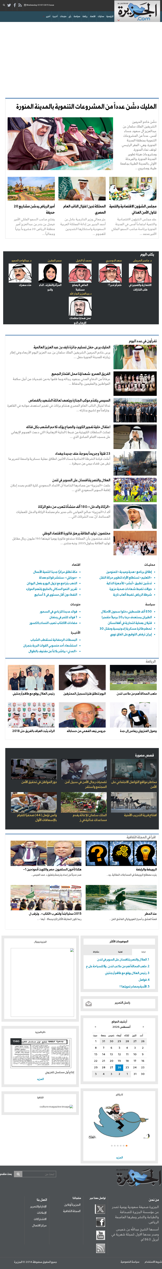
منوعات (63, 16)
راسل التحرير (122, 1002)
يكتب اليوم (147, 254)
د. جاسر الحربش (142, 260)
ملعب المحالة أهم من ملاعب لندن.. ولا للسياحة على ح (116, 966)
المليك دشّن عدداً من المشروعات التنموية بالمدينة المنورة (86, 107)
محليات (101, 16)
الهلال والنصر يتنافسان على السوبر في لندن (81, 480)
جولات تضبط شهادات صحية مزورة (130, 589)
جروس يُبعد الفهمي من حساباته (86, 731)
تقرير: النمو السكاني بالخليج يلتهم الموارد (51, 589)
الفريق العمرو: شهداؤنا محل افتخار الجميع (80, 374)
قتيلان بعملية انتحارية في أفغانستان (130, 623)
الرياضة (151, 661)
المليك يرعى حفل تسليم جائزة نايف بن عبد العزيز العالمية (72, 347)
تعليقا (120, 952)
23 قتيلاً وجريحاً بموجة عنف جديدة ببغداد (82, 454)
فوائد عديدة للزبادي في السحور (58, 611)
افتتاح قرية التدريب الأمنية (140, 815)
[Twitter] (9, 5)
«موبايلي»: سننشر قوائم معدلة (58, 577)
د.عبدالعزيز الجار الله (81, 293)
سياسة (77, 16)
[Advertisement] (81, 57)
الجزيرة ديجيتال (40, 942)
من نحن (154, 1200)
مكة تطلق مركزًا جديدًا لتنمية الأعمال (55, 572)
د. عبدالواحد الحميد (21, 260)
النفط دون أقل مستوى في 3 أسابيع (55, 594)
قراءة (144, 952)
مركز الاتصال (39, 1225)
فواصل (143, 979)
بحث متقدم (6, 1174)
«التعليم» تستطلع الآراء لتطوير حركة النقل (125, 577)
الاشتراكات (40, 1219)
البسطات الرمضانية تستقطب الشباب (53, 639)
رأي (70, 16)
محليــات (149, 564)
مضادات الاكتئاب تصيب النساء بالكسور (53, 623)
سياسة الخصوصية (130, 1262)
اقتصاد (92, 16)
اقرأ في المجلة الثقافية (141, 837)
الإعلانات (41, 1212)
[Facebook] (14, 5)
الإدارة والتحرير (38, 1206)
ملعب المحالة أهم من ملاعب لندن (137, 693)
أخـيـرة (55, 16)
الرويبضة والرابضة (146, 869)
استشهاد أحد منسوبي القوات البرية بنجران (50, 645)
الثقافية (40, 1098)
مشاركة (96, 952)
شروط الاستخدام (153, 1262)
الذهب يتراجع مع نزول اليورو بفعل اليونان (52, 583)
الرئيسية (109, 16)
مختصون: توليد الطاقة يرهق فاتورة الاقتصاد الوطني (76, 533)
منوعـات (75, 604)
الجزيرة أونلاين (72, 1204)
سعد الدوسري (114, 260)
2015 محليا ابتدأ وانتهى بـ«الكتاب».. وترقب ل (55, 913)
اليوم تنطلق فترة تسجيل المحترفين (84, 693)
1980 (16, 1041)
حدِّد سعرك (25, 285)
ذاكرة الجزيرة (40, 1032)
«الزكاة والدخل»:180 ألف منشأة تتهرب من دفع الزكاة (74, 507)
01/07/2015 (40, 5)
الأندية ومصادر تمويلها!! (133, 986)
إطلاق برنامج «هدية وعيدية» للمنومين (129, 572)
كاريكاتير (119, 1095)
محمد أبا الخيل (84, 260)
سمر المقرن (55, 260)
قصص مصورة (144, 755)
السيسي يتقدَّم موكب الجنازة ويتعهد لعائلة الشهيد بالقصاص (69, 400)
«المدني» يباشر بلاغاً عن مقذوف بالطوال (52, 651)
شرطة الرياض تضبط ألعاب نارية (132, 594)
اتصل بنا (42, 1200)
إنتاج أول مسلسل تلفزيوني (59, 1072)
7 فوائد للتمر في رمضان (63, 617)
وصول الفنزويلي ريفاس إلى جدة (138, 731)
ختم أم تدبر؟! (115, 285)
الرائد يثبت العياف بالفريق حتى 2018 (33, 731)
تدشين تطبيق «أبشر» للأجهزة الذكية (129, 583)
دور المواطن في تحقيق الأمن (39, 782)
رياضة (85, 16)
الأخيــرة (75, 632)
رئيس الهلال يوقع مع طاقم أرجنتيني (34, 693)
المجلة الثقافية (71, 1211)
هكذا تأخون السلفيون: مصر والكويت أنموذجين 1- (52, 869)
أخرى (48, 16)
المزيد (119, 1157)
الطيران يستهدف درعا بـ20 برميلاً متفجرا (127, 617)
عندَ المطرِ (151, 913)
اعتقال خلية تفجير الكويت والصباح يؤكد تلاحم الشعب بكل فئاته (68, 427)
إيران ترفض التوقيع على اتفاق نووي (131, 634)
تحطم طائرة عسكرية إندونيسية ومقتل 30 (126, 628)
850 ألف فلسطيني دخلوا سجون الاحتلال (126, 611)
